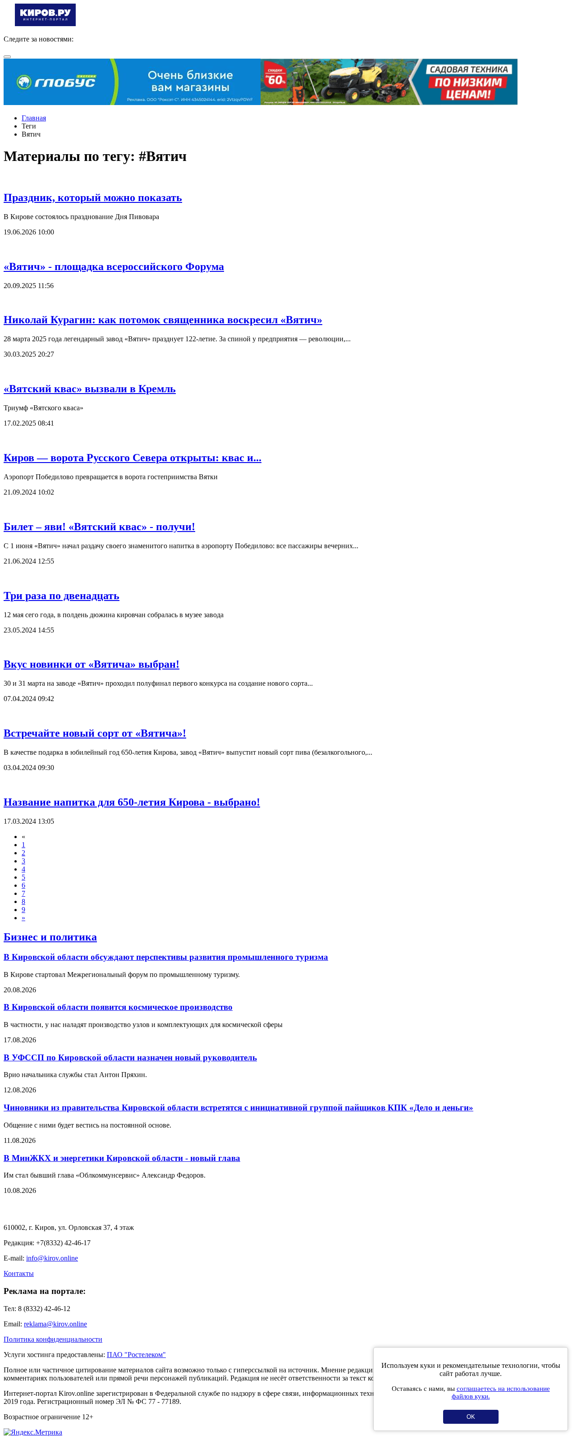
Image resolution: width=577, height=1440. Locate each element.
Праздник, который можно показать (93, 197)
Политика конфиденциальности (53, 1339)
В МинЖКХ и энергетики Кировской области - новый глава (122, 1158)
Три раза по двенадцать (61, 595)
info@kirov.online (52, 1258)
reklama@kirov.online (55, 1324)
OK (471, 1416)
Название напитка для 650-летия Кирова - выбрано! (132, 802)
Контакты (19, 1273)
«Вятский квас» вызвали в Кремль (90, 388)
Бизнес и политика (50, 937)
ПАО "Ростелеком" (136, 1354)
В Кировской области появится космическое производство (118, 1007)
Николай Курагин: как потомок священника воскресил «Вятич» (163, 320)
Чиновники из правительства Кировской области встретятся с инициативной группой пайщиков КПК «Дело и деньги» (238, 1107)
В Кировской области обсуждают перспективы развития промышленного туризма (166, 957)
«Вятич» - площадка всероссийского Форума (114, 266)
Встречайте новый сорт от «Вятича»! (95, 733)
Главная (34, 118)
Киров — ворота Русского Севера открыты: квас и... (132, 457)
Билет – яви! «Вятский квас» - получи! (99, 526)
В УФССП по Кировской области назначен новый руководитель (130, 1057)
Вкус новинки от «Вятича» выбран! (91, 664)
